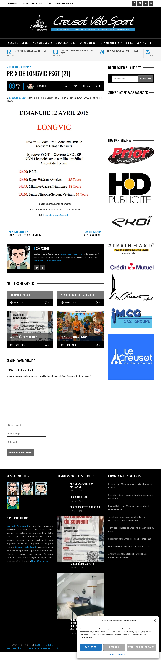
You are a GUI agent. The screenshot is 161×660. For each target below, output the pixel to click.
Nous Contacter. (39, 561)
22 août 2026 (20, 302)
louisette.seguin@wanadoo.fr (57, 215)
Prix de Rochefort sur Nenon (85, 507)
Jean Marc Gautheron (119, 517)
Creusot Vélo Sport (17, 525)
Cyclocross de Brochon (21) (137, 538)
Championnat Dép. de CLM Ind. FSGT (30, 50)
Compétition (28, 67)
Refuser (114, 647)
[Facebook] (134, 3)
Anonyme (113, 553)
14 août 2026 (19, 345)
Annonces (12, 67)
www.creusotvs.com (71, 254)
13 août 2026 (70, 345)
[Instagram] (139, 3)
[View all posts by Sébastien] (30, 86)
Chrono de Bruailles (80, 497)
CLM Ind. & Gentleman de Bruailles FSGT (77, 51)
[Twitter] (145, 3)
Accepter (91, 647)
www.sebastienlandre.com (47, 260)
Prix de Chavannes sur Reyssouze (122, 50)
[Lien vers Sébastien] (27, 488)
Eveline (111, 484)
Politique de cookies (116, 654)
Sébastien (41, 85)
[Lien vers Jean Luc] (41, 488)
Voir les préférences (141, 647)
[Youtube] (151, 3)
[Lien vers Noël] (13, 488)
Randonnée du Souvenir (82, 563)
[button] (154, 620)
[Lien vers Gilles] (13, 502)
